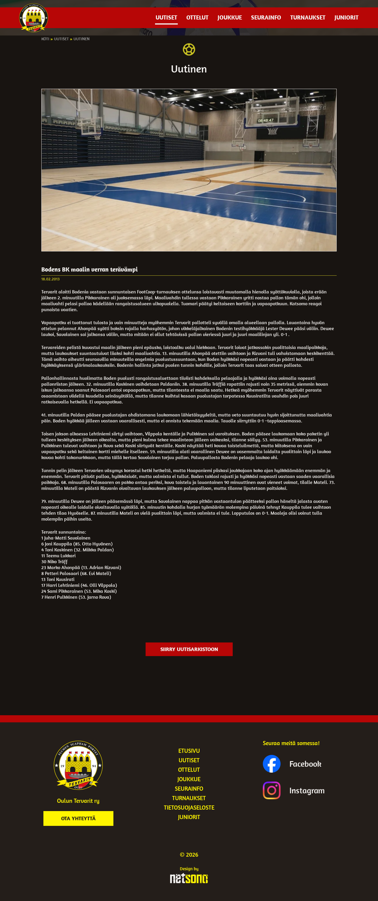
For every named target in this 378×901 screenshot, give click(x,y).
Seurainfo (266, 17)
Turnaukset (307, 17)
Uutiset (166, 17)
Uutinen (81, 38)
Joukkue (230, 17)
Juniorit (347, 17)
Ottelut (197, 17)
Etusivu (189, 750)
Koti (45, 38)
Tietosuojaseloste (189, 807)
